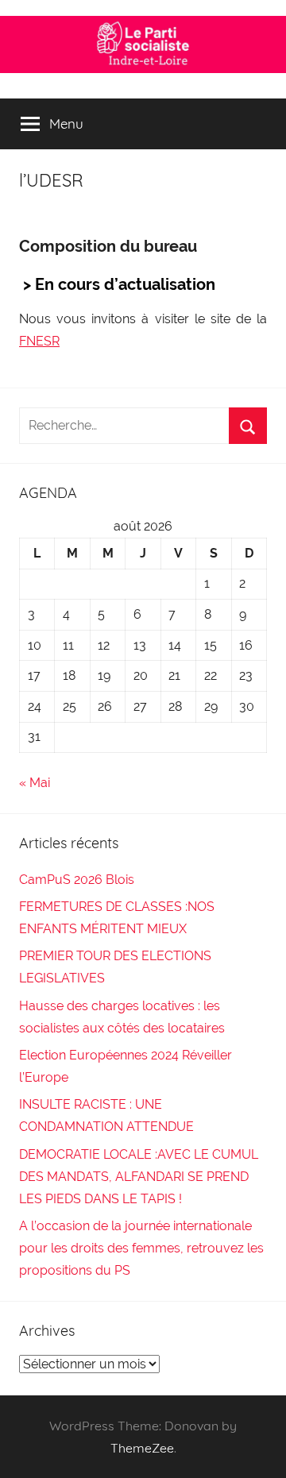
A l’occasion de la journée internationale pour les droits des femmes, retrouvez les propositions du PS (141, 1248)
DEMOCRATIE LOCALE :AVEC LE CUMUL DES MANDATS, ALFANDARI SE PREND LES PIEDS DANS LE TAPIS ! (138, 1176)
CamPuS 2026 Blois (76, 879)
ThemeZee (142, 1448)
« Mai (34, 782)
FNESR (39, 341)
